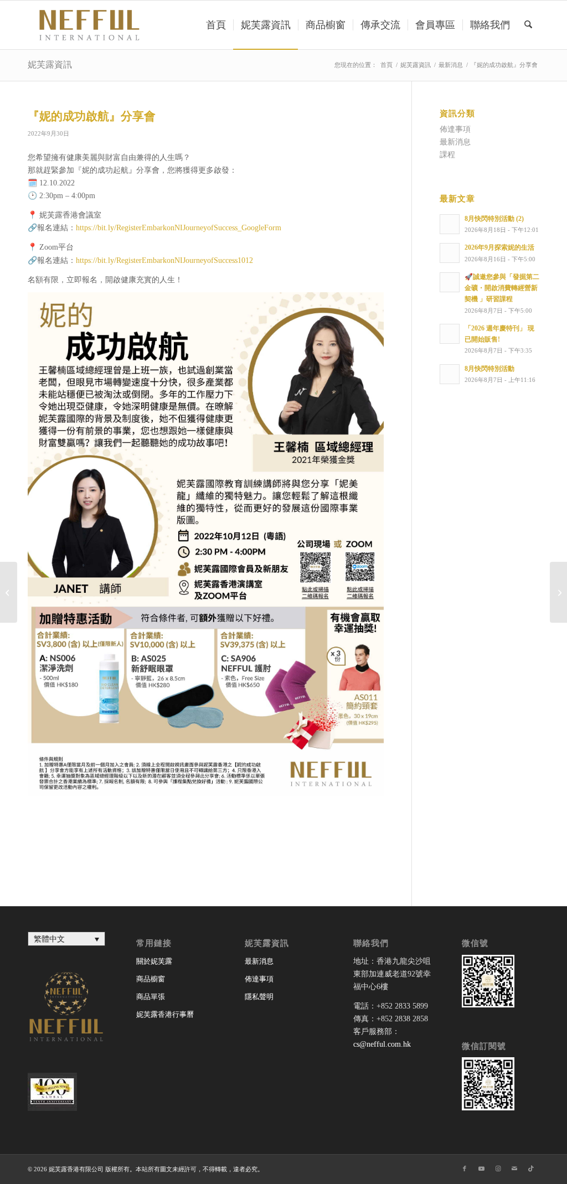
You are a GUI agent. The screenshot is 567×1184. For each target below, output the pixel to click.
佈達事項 (455, 129)
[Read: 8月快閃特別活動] (450, 374)
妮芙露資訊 (50, 64)
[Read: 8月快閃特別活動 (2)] (450, 224)
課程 (447, 155)
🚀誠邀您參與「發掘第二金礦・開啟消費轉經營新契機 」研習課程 (502, 288)
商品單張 (150, 996)
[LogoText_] (87, 25)
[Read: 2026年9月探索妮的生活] (450, 253)
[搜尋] (528, 25)
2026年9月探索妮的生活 (499, 247)
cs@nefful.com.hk (382, 1044)
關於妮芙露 (154, 961)
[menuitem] (216, 25)
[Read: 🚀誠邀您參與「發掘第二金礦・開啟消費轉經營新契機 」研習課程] (450, 282)
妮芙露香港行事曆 (165, 1014)
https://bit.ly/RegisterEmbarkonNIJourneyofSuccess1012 (164, 260)
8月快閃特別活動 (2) (494, 219)
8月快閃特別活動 (489, 369)
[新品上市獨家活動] (8, 592)
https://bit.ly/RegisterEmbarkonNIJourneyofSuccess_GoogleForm (178, 228)
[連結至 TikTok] (531, 1168)
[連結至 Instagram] (497, 1168)
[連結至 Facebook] (464, 1168)
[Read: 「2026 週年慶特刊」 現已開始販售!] (450, 334)
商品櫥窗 (150, 979)
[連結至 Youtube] (481, 1168)
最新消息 (455, 142)
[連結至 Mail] (514, 1168)
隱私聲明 (259, 996)
